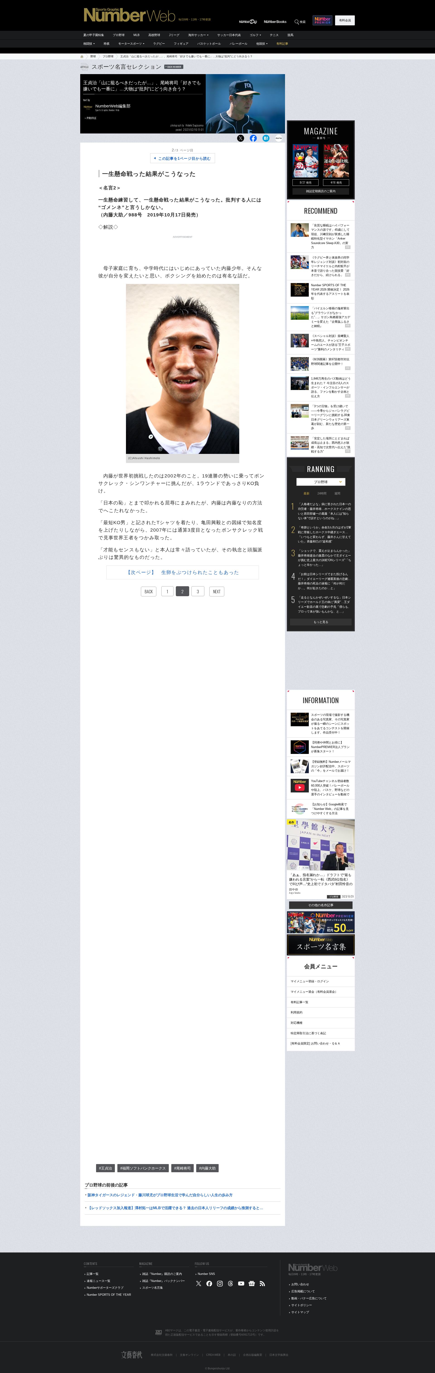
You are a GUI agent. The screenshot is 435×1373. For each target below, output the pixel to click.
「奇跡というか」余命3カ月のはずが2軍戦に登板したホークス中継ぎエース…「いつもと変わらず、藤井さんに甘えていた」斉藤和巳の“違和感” (324, 534)
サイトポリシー (301, 1305)
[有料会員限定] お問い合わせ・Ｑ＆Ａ (315, 1043)
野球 (93, 56)
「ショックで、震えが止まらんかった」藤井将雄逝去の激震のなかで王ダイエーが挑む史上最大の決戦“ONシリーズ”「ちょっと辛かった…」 (324, 558)
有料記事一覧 (299, 1002)
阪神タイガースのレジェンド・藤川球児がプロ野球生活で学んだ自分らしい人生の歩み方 (160, 1195)
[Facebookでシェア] (253, 139)
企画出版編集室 (252, 1354)
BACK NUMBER (174, 66)
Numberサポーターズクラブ (105, 1287)
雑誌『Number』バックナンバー (163, 1281)
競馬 (290, 35)
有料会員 (345, 20)
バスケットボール (209, 43)
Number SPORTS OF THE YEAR (109, 1294)
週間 (337, 493)
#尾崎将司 (182, 1168)
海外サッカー (197, 35)
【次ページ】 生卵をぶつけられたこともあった (182, 572)
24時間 (321, 493)
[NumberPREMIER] (322, 20)
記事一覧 (93, 1274)
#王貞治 (105, 1168)
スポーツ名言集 (152, 1287)
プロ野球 (119, 35)
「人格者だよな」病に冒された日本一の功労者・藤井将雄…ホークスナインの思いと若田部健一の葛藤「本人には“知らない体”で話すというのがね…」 (324, 511)
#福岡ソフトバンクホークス (143, 1168)
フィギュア (181, 43)
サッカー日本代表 (229, 35)
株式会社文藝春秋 (162, 1354)
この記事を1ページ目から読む (184, 158)
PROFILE (92, 118)
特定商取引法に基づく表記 (308, 1033)
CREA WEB (213, 1354)
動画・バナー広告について (309, 1298)
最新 (306, 493)
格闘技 (87, 43)
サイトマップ (300, 1312)
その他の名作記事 (321, 905)
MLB (136, 35)
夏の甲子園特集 (93, 35)
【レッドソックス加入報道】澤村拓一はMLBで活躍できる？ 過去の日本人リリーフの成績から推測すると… (175, 1208)
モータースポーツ (130, 43)
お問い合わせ (300, 1284)
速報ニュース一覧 (98, 1281)
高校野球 (154, 35)
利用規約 (296, 1012)
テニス (274, 35)
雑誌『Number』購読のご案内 (162, 1274)
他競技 (260, 43)
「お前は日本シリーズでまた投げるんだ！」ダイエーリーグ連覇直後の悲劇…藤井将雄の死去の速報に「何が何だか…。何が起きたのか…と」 (324, 581)
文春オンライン (189, 1354)
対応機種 (296, 1022)
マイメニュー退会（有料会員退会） (314, 991)
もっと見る (321, 622)
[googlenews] (251, 1284)
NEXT (217, 591)
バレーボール (238, 43)
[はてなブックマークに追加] (266, 139)
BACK (149, 591)
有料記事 (282, 43)
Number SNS (206, 1274)
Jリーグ (174, 35)
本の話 (232, 1354)
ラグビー (159, 43)
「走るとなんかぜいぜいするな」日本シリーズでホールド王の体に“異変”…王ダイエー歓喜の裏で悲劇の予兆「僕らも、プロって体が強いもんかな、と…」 (324, 604)
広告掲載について (303, 1291)
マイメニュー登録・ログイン (310, 981)
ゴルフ (254, 35)
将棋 (106, 43)
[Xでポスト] (240, 139)
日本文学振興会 (278, 1354)
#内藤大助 (207, 1168)
